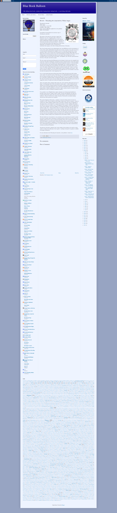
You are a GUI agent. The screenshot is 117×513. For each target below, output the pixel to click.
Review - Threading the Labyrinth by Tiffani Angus (89, 188)
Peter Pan (64, 461)
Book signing (83, 395)
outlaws (51, 459)
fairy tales (81, 418)
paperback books (90, 459)
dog (72, 412)
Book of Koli (71, 395)
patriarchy (65, 460)
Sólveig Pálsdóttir (28, 479)
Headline (86, 428)
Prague (93, 463)
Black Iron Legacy (71, 393)
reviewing (84, 468)
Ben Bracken (77, 392)
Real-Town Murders (43, 467)
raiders (75, 466)
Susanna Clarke (38, 484)
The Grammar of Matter (28, 320)
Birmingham (37, 393)
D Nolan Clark (57, 409)
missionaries (25, 450)
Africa (85, 385)
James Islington (85, 434)
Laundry (24, 440)
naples (92, 451)
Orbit (76, 457)
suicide (45, 483)
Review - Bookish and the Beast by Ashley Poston (89, 197)
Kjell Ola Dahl (62, 439)
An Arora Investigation (43, 389)
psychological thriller (60, 465)
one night (68, 457)
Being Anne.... (26, 94)
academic (31, 385)
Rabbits (48, 466)
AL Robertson (51, 386)
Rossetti (68, 471)
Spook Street (63, 480)
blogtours (36, 395)
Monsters (62, 450)
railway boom (79, 466)
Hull (55, 431)
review (78, 468)
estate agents (88, 417)
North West (55, 456)
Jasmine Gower (47, 436)
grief (43, 427)
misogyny (92, 449)
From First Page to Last (28, 188)
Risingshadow (26, 279)
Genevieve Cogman (47, 425)
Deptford (45, 411)
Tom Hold (32, 491)
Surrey (92, 483)
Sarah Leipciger (26, 473)
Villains (82, 495)
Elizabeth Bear (88, 415)
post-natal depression (73, 463)
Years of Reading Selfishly (29, 372)
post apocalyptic (61, 463)
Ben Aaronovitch (71, 392)
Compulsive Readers (91, 403)
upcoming (36, 494)
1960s (52, 381)
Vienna (78, 495)
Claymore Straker (81, 402)
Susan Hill (33, 484)
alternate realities (63, 387)
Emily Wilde (47, 416)
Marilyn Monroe (57, 445)
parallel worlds (31, 460)
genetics (42, 425)
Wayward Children (62, 496)
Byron (58, 397)
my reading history (66, 451)
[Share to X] (45, 136)
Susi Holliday (44, 484)
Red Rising (87, 467)
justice (41, 438)
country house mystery (77, 406)
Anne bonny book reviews (29, 91)
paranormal (36, 460)
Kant (49, 438)
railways (83, 466)
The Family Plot (87, 486)
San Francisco (80, 472)
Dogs (75, 412)
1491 (91, 380)
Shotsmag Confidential (28, 302)
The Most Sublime (27, 337)
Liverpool (32, 443)
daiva (61, 409)
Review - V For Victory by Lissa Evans (89, 161)
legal (58, 440)
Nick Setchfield (49, 455)
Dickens (24, 412)
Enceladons (82, 416)
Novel (84, 456)
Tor (51, 491)
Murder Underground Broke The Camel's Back (29, 237)
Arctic (52, 391)
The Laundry (54, 488)
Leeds (55, 440)
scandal (54, 473)
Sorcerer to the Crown (42, 479)
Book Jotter (26, 111)
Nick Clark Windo (37, 455)
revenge (66, 468)
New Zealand (92, 454)
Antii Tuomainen (81, 390)
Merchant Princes (30, 448)
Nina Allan (70, 455)
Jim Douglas (88, 436)
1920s (38, 381)
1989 (72, 381)
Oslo (42, 459)
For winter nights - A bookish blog (29, 182)
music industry (48, 451)
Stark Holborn (91, 480)
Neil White (91, 453)
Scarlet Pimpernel (68, 473)
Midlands (60, 449)
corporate (25, 406)
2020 (85, 150)
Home (23, 14)
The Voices (90, 489)
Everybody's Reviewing (28, 176)
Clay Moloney (76, 402)
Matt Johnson (43, 447)
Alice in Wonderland (86, 386)
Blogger (63, 505)
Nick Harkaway (43, 455)
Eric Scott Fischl (60, 417)
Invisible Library (66, 433)
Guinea (79, 427)
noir (93, 455)
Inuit (62, 433)
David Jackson (57, 410)
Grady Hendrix (70, 426)
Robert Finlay (71, 469)
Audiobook (34, 392)
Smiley (62, 478)
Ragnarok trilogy (70, 466)
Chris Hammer (67, 401)
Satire (39, 473)
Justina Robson (45, 438)
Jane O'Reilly (34, 436)
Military (77, 449)
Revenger (69, 468)
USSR (61, 494)
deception (78, 410)
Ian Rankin (82, 431)
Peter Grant (76, 461)
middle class (51, 449)
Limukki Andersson (55, 442)
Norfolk (35, 456)
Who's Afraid (91, 496)
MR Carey (87, 450)
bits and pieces (49, 393)
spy (70, 480)
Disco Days (45, 412)
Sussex (52, 484)
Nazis (61, 453)
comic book (67, 403)
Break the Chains (81, 396)
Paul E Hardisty (81, 460)
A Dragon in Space (27, 79)
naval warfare (57, 453)
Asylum (24, 392)
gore (62, 426)
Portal (31, 463)
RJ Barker (43, 469)
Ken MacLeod (25, 439)
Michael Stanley (31, 449)
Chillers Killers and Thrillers (29, 137)
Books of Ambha (30, 396)
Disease (49, 412)
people (41, 461)
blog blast (82, 393)
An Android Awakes (36, 389)
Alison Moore (88, 120)
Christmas (87, 401)
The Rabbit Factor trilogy (45, 489)
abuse (24, 385)
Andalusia (60, 389)
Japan (43, 436)
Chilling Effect (42, 401)
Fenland (83, 420)
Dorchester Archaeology (28, 164)
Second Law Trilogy (86, 474)
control (79, 405)
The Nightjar (86, 488)
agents (24, 386)
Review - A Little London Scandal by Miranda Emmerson (89, 178)
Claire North (66, 402)
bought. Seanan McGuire (65, 396)
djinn (69, 412)
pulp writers (73, 465)
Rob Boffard (60, 469)
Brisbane (28, 397)
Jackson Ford (51, 434)
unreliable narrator (30, 494)
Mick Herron (42, 449)
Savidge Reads (26, 290)
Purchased (81, 465)
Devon (71, 411)
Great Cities (86, 426)
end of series (87, 416)
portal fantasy (35, 463)
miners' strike (82, 449)
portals (40, 463)
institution (45, 433)
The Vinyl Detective (83, 489)
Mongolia (58, 450)
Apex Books (91, 390)
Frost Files (43, 424)
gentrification (58, 425)
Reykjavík (24, 469)
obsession (30, 457)
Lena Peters (64, 440)
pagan (67, 459)
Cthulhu (24, 409)
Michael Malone (25, 449)
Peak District (30, 461)
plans (74, 462)
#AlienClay (47, 380)
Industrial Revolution (90, 432)
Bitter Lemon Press (55, 393)
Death (70, 410)
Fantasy (47, 420)
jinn (91, 436)
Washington (51, 496)
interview (55, 433)
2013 (85, 221)
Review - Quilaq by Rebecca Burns (88, 167)
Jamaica (64, 434)
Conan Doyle (30, 405)
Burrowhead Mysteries (52, 397)
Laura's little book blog (28, 216)
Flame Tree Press (69, 421)
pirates (60, 462)
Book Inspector (27, 108)
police (88, 462)
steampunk (27, 482)
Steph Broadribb (39, 482)
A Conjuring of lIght (69, 384)
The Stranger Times (67, 489)
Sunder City (68, 483)
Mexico (64, 448)
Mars (82, 445)
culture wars (34, 409)
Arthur (76, 391)
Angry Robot (26, 390)
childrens (37, 401)
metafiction (57, 448)
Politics (91, 462)
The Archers (48, 486)
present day (29, 465)
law (49, 440)
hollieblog (26, 208)
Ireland (74, 433)
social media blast (78, 478)
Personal (60, 461)
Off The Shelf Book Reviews (29, 252)
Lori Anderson (71, 443)
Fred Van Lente (87, 422)
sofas (86, 478)
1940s (45, 381)
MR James (91, 450)
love (31, 444)
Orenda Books (27, 459)
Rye (33, 472)
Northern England (60, 456)
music (43, 451)
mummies (30, 451)
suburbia (27, 483)
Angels (93, 389)
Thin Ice (48, 490)
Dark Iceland (32, 410)
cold (35, 403)
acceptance (35, 385)
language (86, 439)
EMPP (73, 416)
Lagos (83, 439)
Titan (86, 490)
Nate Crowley (34, 453)
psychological (52, 465)
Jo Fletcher (28, 437)
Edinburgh (75, 415)
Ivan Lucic (34, 434)
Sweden (55, 484)
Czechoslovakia (51, 409)
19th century (80, 381)
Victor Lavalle (54, 495)
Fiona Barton (53, 421)
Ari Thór (60, 391)
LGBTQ (81, 440)
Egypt (84, 415)
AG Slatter (91, 385)
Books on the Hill (43, 396)
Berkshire (89, 392)
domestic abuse (85, 412)
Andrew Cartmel (72, 389)
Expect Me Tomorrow (89, 113)
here (71, 132)
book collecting (60, 395)
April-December (40, 391)
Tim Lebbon (73, 490)
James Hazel (79, 434)
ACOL (39, 385)
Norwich (70, 456)
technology (63, 485)
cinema (42, 402)
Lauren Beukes (40, 440)
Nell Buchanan (25, 454)
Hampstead (59, 428)
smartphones (58, 478)
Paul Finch (87, 111)
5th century (45, 384)
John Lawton (65, 437)
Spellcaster (41, 480)
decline (82, 410)
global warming (41, 426)
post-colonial (67, 463)
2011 (85, 225)
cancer (81, 397)
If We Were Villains (40, 432)
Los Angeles (77, 443)
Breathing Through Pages (29, 126)
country (72, 406)
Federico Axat (71, 420)
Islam (82, 433)
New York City (82, 454)
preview (34, 465)
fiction (24, 421)
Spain (90, 479)
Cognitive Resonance (28, 146)
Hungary (73, 431)
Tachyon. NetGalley (85, 484)
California (69, 397)
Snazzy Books (26, 305)
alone (44, 387)
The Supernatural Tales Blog (29, 350)
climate (89, 402)
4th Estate (41, 384)
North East (51, 456)
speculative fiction (36, 480)
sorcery (47, 479)
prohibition (41, 465)
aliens (91, 386)
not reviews (80, 456)
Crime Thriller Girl (27, 152)
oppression (72, 457)
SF (65, 476)
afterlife (88, 385)
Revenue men (74, 468)
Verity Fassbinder (36, 495)
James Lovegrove (90, 434)
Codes (27, 403)
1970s (56, 381)
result (59, 468)
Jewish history (83, 436)
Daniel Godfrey (83, 409)
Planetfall (70, 462)
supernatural (74, 483)
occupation (37, 457)
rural (23, 472)
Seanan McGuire (68, 474)
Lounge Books (26, 228)
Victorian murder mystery (72, 495)
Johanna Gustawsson (53, 437)
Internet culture (50, 433)
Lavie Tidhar (45, 440)
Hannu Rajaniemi (70, 428)
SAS (36, 473)
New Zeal (87, 454)
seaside (73, 474)
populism (28, 463)
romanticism (55, 471)
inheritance (28, 433)
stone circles (69, 482)
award (55, 392)
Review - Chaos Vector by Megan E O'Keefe (89, 192)
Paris (53, 460)
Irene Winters (79, 433)
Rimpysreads (26, 276)
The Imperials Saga (48, 488)
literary (84, 442)
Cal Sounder (65, 397)
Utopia (64, 494)
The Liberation (59, 488)
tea (56, 485)
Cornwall (87, 405)
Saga (46, 472)
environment (40, 417)
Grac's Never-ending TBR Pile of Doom (29, 197)
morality (69, 450)
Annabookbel (26, 88)
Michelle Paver (36, 449)
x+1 (24, 369)
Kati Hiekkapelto (76, 438)
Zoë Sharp (47, 500)
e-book (56, 415)
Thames (37, 486)
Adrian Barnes (70, 385)
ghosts (85, 425)
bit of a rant (41, 393)
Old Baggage (53, 457)
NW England (26, 457)
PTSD (65, 465)
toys (72, 491)
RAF (59, 466)
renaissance (51, 468)
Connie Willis (38, 405)
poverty (87, 463)
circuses (48, 402)
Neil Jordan (87, 453)
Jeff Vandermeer (58, 436)
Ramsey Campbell (25, 467)
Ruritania (27, 472)
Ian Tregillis (90, 431)
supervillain (84, 483)
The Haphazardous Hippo (29, 326)
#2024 (39, 380)
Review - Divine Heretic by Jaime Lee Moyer (89, 175)
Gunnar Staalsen (89, 427)
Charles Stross (47, 400)
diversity (60, 412)
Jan (85, 209)
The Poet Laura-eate (28, 339)
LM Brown (46, 443)
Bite (45, 393)
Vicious (45, 495)
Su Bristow (90, 482)
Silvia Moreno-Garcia (73, 477)
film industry (31, 421)
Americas (30, 389)
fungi (51, 424)
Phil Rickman (29, 462)
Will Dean (39, 497)
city (53, 402)
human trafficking (60, 431)
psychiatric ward (46, 465)
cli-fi (86, 402)
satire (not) (43, 473)
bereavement (82, 392)
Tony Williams (47, 491)
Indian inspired (69, 432)
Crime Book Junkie (27, 149)
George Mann (64, 425)
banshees (62, 392)
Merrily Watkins (41, 448)
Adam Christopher (53, 385)
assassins (91, 391)
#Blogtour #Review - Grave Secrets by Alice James (89, 163)
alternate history (56, 387)
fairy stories (68, 418)
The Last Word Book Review (29, 329)
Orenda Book (92, 457)
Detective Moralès (66, 411)
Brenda (86, 396)
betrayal (25, 393)
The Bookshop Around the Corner (29, 314)
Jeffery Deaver (64, 436)
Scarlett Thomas (75, 473)
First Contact (58, 421)
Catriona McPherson (74, 399)
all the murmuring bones (38, 387)
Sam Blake (61, 472)
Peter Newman (81, 461)
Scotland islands (40, 474)
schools (89, 473)
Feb (85, 208)
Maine (90, 444)
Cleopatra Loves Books (28, 143)
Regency (30, 468)
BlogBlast (86, 393)
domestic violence (91, 412)
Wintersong (56, 497)
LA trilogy (79, 439)
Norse (44, 456)
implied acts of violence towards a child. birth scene (55, 432)
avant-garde (51, 392)
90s (58, 384)
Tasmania (49, 485)
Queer (27, 466)
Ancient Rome (56, 389)
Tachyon (79, 484)
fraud (83, 422)
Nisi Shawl (82, 455)
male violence (32, 445)
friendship (39, 424)
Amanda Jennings (87, 387)
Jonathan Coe (80, 437)
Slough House (33, 478)
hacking (32, 428)
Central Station (25, 400)
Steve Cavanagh (58, 482)
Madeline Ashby (75, 444)
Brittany (38, 397)
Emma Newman (88, 126)
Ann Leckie (36, 390)
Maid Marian (86, 444)
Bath (65, 392)
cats (78, 399)
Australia (38, 392)
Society (83, 478)
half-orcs (35, 428)
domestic (80, 412)
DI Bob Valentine (76, 411)
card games (89, 397)
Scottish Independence (50, 474)
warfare (40, 496)
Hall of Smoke (40, 428)
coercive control (31, 403)
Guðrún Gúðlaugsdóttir (66, 427)
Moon (66, 450)
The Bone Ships (54, 486)
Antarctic (57, 390)
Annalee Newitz (52, 390)
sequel (43, 476)
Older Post (77, 173)
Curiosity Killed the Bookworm (27, 155)
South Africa (56, 479)
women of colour (90, 497)
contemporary (66, 405)
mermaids (35, 448)
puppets (78, 465)
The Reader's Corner (28, 345)
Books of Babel (36, 396)
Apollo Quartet (35, 391)
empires (70, 416)
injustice (32, 433)
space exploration (70, 479)
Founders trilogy (51, 422)
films (39, 421)
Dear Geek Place (27, 161)
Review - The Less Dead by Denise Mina (89, 172)
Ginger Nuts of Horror (28, 191)
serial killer (47, 476)
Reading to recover (27, 270)
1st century (85, 381)
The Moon (73, 488)
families (24, 420)
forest (36, 422)
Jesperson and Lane (77, 436)
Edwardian (80, 415)
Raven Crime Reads (27, 264)
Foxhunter (62, 422)
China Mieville (51, 401)
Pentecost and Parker (36, 461)
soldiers (24, 479)
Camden (73, 397)
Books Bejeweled (27, 117)
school (80, 473)
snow (69, 478)
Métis (61, 448)
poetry (77, 462)
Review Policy (41, 14)
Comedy (60, 403)
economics (64, 415)
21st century (32, 384)
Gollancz (58, 426)
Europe (24, 418)
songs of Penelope (35, 479)
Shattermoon (92, 476)
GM (45, 426)
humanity (65, 431)
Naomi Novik (88, 451)
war (31, 496)
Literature (92, 442)
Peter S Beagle (91, 461)
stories (73, 482)
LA (76, 439)
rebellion (63, 467)
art (69, 391)
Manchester (37, 445)
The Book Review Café (28, 311)
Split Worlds (58, 480)
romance (38, 471)
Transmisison (85, 491)
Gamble (61, 424)
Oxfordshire (58, 459)
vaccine (67, 494)
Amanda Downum (81, 387)
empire (60, 416)
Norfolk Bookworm (27, 246)
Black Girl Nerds (27, 103)
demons (24, 411)
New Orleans (65, 454)
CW (44, 409)
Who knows (86, 496)
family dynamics (33, 420)
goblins (51, 426)
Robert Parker (91, 469)
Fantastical (42, 420)
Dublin (32, 415)
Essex (71, 417)
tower (63, 491)
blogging (24, 395)
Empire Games (65, 416)
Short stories (54, 477)
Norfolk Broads (40, 456)
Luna (55, 444)
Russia (30, 472)
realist (48, 467)
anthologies (61, 390)
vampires (71, 494)
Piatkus (51, 462)
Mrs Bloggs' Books (27, 234)
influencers (24, 433)
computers (25, 405)
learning (52, 440)
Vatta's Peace (87, 494)
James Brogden (74, 434)
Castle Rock (55, 399)
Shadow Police (74, 476)
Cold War (38, 403)
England (44, 137)
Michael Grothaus (72, 448)
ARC (44, 391)
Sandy (90, 472)
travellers (89, 491)
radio (56, 466)
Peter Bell (68, 461)
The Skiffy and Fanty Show (29, 347)
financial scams (43, 421)
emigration (37, 416)
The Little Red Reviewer (28, 332)
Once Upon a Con (62, 457)
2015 (85, 218)
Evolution (37, 418)
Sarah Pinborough (32, 473)
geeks (86, 424)
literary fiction (88, 442)
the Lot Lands (65, 488)
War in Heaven (36, 496)
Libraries (89, 440)
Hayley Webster (27, 206)
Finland (48, 421)
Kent (29, 439)
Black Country (61, 393)
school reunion (84, 473)
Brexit (89, 396)
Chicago (93, 400)
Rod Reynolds (33, 471)
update (40, 494)
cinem (38, 402)
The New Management (79, 488)
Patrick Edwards (70, 460)
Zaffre (44, 500)
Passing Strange (60, 460)
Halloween (44, 428)
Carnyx (37, 399)
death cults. (74, 410)
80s (51, 384)
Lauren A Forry (34, 440)
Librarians (84, 440)
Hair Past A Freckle (28, 200)
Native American (40, 453)
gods (54, 426)
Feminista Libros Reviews (29, 179)
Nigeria (53, 455)
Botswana (56, 396)
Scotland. (45, 474)
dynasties (45, 415)
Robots (29, 471)
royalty (92, 471)
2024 (85, 143)
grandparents (76, 426)
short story (60, 477)
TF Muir (30, 486)
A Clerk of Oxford (27, 77)
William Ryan (44, 497)
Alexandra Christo (76, 386)
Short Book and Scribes (28, 299)
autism (48, 392)
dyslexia (48, 415)
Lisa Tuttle (75, 442)
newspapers (26, 455)
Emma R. (26, 167)
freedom (92, 422)
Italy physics (30, 434)
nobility (90, 455)
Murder (34, 451)
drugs (26, 415)
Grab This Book (27, 193)
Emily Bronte (42, 416)
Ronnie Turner (27, 282)
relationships (35, 468)
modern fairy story (36, 450)
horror (37, 431)
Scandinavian (63, 473)
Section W (39, 476)
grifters (50, 427)
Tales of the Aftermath (33, 485)
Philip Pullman (45, 462)
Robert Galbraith (76, 469)
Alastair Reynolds (62, 386)
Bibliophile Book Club (28, 100)
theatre (41, 490)
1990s (75, 381)
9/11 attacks (55, 384)
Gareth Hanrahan (88, 129)
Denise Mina (28, 411)
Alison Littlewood (26, 387)
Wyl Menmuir (29, 500)
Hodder (74, 430)
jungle (38, 438)
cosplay (58, 406)
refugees (27, 468)
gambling (65, 424)
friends (36, 424)
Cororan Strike (92, 405)
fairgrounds (61, 418)
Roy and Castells (87, 471)
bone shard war (54, 395)
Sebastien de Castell (78, 474)
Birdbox (32, 393)
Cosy (61, 406)
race (51, 466)
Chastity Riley (69, 400)
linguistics (71, 442)
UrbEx (50, 494)
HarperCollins (82, 428)
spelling (46, 480)
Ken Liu (92, 438)
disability (37, 412)
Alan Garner (56, 386)
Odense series (42, 457)
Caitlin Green (26, 129)
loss (80, 443)
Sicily (68, 477)
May (86, 203)
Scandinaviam (58, 473)
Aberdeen (88, 384)
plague (67, 462)
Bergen (86, 392)
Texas (26, 486)
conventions (83, 405)
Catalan (64, 399)
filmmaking (35, 421)
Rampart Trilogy (90, 466)
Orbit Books (80, 457)
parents (50, 460)
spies (54, 480)
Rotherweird (72, 471)
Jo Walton (39, 437)
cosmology (54, 406)
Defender (85, 410)
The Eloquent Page (27, 317)
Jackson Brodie (45, 434)
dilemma (34, 412)
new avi (55, 454)
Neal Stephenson (65, 453)
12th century (87, 380)
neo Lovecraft (35, 454)
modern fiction (43, 450)
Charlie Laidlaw (58, 400)
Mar (86, 206)
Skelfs (25, 478)
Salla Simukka (50, 472)
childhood (25, 401)
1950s (49, 381)
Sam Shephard (71, 472)
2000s (89, 381)
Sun (58, 483)
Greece (90, 426)
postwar (83, 463)
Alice (81, 386)
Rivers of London (38, 469)
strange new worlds (78, 482)
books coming (25, 396)
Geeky (89, 424)
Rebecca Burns (52, 467)
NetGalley (46, 454)
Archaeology (48, 391)
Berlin (93, 392)
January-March (39, 436)
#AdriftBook (43, 380)
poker (84, 462)
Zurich (59, 500)
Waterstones (56, 496)
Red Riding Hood (81, 467)
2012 (85, 223)
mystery (71, 451)
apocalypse (24, 391)
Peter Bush (72, 461)
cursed (42, 409)
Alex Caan (71, 386)
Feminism (79, 420)
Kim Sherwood (49, 439)
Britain (34, 397)
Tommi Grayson (37, 491)
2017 (85, 215)
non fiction (26, 456)
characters (37, 400)
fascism (64, 420)
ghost (47, 137)
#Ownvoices (72, 380)
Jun (85, 201)
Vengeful (28, 495)
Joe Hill (43, 437)
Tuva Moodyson (41, 493)
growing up (54, 427)
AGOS (32, 386)
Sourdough (51, 479)
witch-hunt (60, 497)
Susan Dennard (29, 484)
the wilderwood (36, 490)
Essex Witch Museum (76, 417)
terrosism (84, 485)
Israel (23, 434)
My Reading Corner (28, 240)
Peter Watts (24, 462)
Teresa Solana (73, 485)
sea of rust (59, 474)
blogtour (29, 395)
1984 (67, 381)
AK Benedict (46, 386)
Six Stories (92, 477)
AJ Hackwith (41, 386)
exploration (45, 418)
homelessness (25, 431)
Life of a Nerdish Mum (28, 219)
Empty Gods (77, 416)
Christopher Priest (88, 114)
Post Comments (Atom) (49, 175)
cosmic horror (49, 406)
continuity (70, 405)
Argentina (56, 391)
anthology (66, 390)
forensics (33, 422)
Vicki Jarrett (49, 495)
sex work (59, 476)
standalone (85, 480)
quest (39, 466)
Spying (77, 480)
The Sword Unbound (89, 128)
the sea (51, 489)
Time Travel (78, 490)
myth (74, 451)
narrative (30, 453)
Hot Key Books (51, 431)
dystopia (52, 415)
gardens (69, 424)
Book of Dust (66, 395)
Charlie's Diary (27, 132)
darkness (36, 410)
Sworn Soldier (65, 484)
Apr (86, 204)
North (47, 456)
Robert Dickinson (65, 469)
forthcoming (46, 422)
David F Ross (47, 410)
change (29, 400)
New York (76, 454)
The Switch (72, 489)
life (27, 442)
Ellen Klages (33, 416)
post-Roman (79, 463)
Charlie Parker (64, 400)
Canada (77, 397)
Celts (87, 399)
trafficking (75, 491)
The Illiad (43, 488)
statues (24, 482)
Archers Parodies (49, 14)
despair (52, 411)
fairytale (85, 418)
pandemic (78, 459)
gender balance (25, 425)
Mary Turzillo (86, 445)
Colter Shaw (52, 403)
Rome (59, 471)
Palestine (74, 459)
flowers (83, 421)
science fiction (25, 474)
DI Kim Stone (82, 411)
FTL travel (47, 424)
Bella (67, 392)
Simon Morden (81, 477)
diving (63, 412)
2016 (85, 216)
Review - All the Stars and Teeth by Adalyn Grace (89, 194)
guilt (76, 427)
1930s (42, 381)
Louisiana (28, 444)
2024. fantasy (79, 383)
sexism (62, 476)
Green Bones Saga (29, 427)
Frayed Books (26, 186)
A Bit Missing (26, 74)
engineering (24, 417)
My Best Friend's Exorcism (58, 451)
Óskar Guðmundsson (38, 459)
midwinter (68, 449)
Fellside (75, 420)
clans (69, 402)
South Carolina (61, 479)
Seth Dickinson (52, 476)
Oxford (54, 459)
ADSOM (74, 385)
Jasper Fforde (53, 436)
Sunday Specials (62, 483)
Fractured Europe (68, 422)
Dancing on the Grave (73, 409)
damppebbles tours (66, 409)
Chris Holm (72, 401)
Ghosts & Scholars (91, 425)
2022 (85, 147)
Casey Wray (46, 399)
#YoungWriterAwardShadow (79, 380)
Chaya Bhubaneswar (76, 400)
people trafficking (51, 461)
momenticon (54, 450)
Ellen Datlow (28, 416)
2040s (90, 383)
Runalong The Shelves (28, 288)
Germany (68, 425)
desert (49, 411)
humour (69, 431)
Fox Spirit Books (57, 422)
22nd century (37, 384)
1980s (60, 381)
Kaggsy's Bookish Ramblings (29, 213)
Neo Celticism (30, 454)
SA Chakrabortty (42, 472)
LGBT (77, 440)
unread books (25, 494)
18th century (31, 381)
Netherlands (51, 454)
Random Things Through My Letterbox (29, 258)
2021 (85, 148)
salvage (58, 472)
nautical (50, 453)
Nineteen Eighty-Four (76, 455)
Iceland (28, 432)
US (52, 494)
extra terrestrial (50, 418)
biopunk (28, 393)
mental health (25, 448)
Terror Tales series (78, 485)
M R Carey (61, 444)
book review (76, 395)
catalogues (68, 399)
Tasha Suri (44, 485)
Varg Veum (82, 494)
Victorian (59, 495)
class (72, 402)
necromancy (82, 453)
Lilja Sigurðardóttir (48, 442)
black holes (65, 393)
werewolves (76, 496)
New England (60, 454)
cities (51, 402)
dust (41, 415)
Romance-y (43, 471)
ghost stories (76, 425)
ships (47, 477)
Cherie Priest (89, 400)
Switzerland (60, 484)
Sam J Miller (66, 472)
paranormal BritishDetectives (43, 460)
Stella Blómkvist (33, 482)
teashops (59, 485)
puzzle (85, 465)
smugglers (65, 478)
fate (67, 420)
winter (52, 497)
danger (78, 409)
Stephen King (52, 482)
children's (33, 401)
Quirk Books (44, 466)
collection (42, 403)
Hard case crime (76, 428)
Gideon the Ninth (26, 426)
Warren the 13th (46, 496)
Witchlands (80, 497)
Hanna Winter (65, 428)
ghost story (81, 425)
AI (34, 386)
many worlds (42, 445)
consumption (61, 405)
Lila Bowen (42, 442)
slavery (28, 478)
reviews (88, 468)
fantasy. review (55, 420)
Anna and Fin (42, 390)
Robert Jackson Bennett (84, 469)
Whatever (26, 366)
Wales (28, 496)
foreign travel (28, 422)
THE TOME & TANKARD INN (29, 354)
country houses (84, 406)
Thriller (67, 490)
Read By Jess (26, 267)
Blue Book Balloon (34, 6)
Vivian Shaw (86, 495)
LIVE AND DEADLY (28, 222)
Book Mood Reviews (28, 114)
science (92, 473)
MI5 (67, 448)
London (65, 443)
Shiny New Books (27, 296)
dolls (77, 412)
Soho (89, 478)
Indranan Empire (77, 432)
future (57, 424)
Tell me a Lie (68, 485)
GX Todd (27, 428)
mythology (83, 451)
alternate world (69, 387)
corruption (35, 406)
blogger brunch (91, 393)
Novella (87, 456)
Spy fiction (73, 480)
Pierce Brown (55, 462)
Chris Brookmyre (56, 401)
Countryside (89, 406)
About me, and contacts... (31, 14)
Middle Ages (47, 449)
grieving (47, 427)
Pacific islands (63, 459)
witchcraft (64, 497)
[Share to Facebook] (46, 136)
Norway (66, 456)
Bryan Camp (46, 397)
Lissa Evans (79, 442)
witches (69, 497)
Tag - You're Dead (26, 485)
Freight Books (25, 424)
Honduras (33, 431)
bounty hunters (72, 396)
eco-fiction (60, 415)
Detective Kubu (60, 411)
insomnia (36, 433)
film (27, 421)
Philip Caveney (34, 462)
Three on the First (61, 490)
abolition (92, 384)
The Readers (26, 342)
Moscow (73, 450)
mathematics (29, 447)
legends (61, 440)
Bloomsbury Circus (41, 395)
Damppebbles (26, 159)
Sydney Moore (75, 484)
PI (48, 462)
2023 (85, 145)
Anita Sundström (31, 390)
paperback (85, 459)
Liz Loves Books (27, 225)
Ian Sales (86, 431)
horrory (42, 431)
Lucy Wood (51, 444)
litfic (24, 443)
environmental (46, 417)
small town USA (48, 478)
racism (54, 466)
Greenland (35, 427)
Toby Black (27, 491)
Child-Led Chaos (27, 134)
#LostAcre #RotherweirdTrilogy (64, 380)
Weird (72, 496)
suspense (48, 484)
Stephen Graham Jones (46, 482)
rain (86, 466)
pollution (24, 463)
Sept (86, 157)
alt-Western (51, 387)
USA (56, 494)
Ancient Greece (50, 389)
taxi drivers (53, 485)
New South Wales (70, 454)
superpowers (80, 483)
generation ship (30, 425)
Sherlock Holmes (35, 477)
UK (60, 493)
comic (63, 403)
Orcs (84, 457)
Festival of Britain (87, 420)
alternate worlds (75, 387)
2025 (85, 142)
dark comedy (88, 409)
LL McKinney (41, 443)
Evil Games (33, 418)
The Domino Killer (81, 486)
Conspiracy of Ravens (49, 405)
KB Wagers (82, 438)
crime (51, 408)
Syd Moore (70, 484)
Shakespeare (79, 476)
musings (52, 451)
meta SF (53, 448)
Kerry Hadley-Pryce (38, 439)
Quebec (24, 466)
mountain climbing (81, 450)
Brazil (77, 396)
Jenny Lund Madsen (70, 436)
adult (77, 385)
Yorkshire (40, 500)
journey (35, 438)
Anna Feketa (47, 390)
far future (59, 420)
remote (47, 468)
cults (27, 409)
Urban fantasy (44, 494)
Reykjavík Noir (29, 469)
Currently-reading (89, 107)
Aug (86, 158)
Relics (39, 468)
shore (49, 477)
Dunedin (38, 415)
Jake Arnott (60, 434)
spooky (67, 480)
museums (39, 451)
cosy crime (65, 406)
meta (50, 448)
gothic (65, 426)
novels (91, 456)
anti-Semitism (71, 390)
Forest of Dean (41, 422)
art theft (72, 391)
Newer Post (42, 173)
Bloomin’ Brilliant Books (28, 106)
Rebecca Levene (58, 467)
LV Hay (58, 444)
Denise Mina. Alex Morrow (35, 411)
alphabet (47, 387)
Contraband (75, 405)
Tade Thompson (91, 484)
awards (58, 392)
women (85, 497)
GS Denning (60, 427)
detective (55, 411)
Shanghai (83, 476)
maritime (69, 445)
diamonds (91, 411)
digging (27, 412)
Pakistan (70, 459)
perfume (56, 461)
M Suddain (66, 444)
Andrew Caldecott (65, 389)
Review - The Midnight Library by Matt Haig (89, 185)
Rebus (67, 467)
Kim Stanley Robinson (56, 439)
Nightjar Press (61, 455)
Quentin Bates (31, 466)
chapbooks (32, 400)
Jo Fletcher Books (33, 437)
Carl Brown (29, 399)
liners (68, 442)
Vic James (41, 495)
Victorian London (65, 495)
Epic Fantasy (51, 417)
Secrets (35, 476)
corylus (39, 406)
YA (33, 500)
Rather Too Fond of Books (29, 261)
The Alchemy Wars (42, 486)
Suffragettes (35, 483)
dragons (78, 413)
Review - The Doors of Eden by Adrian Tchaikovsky (89, 182)
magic (80, 444)
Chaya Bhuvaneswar (83, 400)
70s (49, 384)
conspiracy (42, 405)
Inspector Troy (41, 433)
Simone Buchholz (86, 477)
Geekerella (82, 424)
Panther (82, 459)
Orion (32, 459)
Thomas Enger (52, 490)
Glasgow (36, 426)
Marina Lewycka (63, 445)
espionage (66, 417)
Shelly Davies (29, 477)
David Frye (52, 410)
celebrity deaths (82, 399)
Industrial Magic (83, 432)
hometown (29, 431)
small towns (53, 478)
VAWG (91, 494)
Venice (31, 495)
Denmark (41, 411)
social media (73, 478)
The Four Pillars (29, 488)
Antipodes (86, 390)
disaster (41, 412)
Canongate (84, 397)
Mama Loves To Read (28, 231)
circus (45, 402)
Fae (57, 418)
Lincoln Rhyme (61, 442)
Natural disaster (46, 453)
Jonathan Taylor (92, 437)
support (89, 483)
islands (89, 433)
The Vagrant (77, 489)
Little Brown (28, 443)
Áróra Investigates (65, 391)
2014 (85, 220)
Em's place (26, 170)
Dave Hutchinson (41, 410)
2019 (85, 211)
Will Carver (35, 497)
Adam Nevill (59, 385)
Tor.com (54, 491)
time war (82, 490)
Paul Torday (91, 460)
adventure (80, 385)
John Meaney (70, 437)
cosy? (69, 406)
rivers (33, 469)
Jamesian (24, 436)
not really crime (75, 456)
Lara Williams (91, 439)
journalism (31, 438)
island (85, 433)
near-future (77, 453)
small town (42, 478)
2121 (28, 384)
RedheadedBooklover (28, 273)
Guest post (72, 427)
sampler (76, 472)
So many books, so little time (29, 308)
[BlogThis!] (44, 136)
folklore (92, 421)
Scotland (34, 474)
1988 (69, 381)
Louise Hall (89, 443)
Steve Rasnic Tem (63, 482)
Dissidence (52, 412)
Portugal (44, 463)
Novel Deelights (27, 249)
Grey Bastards (40, 427)
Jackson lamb (56, 434)
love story (35, 444)
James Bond (69, 434)
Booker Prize (88, 395)
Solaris (92, 478)
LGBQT (74, 440)
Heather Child (91, 428)
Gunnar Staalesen (83, 427)
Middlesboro (56, 449)
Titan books (89, 490)
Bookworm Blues (27, 120)
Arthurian (79, 391)
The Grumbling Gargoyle (28, 323)
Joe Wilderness (47, 437)
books (92, 395)
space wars (86, 479)
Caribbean (25, 399)
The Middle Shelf (27, 335)
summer (49, 483)
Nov (86, 153)
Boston (52, 396)
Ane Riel (77, 389)
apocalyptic (29, 391)
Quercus (36, 466)
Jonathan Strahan (86, 437)
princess (37, 465)
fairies (65, 418)
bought (60, 396)
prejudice (25, 465)
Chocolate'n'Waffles (27, 140)
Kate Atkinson (66, 438)
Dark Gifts (26, 410)
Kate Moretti (71, 438)
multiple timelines (25, 451)
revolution (91, 468)
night (57, 455)
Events (27, 418)
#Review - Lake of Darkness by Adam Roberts (88, 21)
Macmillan (70, 444)
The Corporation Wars (61, 486)
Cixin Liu (56, 402)
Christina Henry (81, 401)
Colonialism (47, 403)
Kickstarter (44, 439)
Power (90, 463)
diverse (56, 412)
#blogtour (52, 380)
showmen (65, 477)
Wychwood (24, 500)
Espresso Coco (26, 173)
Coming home (76, 403)
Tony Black (42, 491)
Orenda (87, 457)
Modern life (49, 450)
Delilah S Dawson (90, 410)
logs (62, 443)
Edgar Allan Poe (69, 415)
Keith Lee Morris (87, 438)
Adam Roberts (64, 385)
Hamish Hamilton (54, 428)
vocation (90, 495)
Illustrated (45, 432)
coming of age (81, 403)
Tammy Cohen (40, 485)
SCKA (31, 474)
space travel (81, 479)
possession (47, 463)
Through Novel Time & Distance (28, 360)
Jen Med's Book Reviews (28, 210)
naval (53, 453)
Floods (76, 421)
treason (93, 491)
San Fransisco (86, 472)
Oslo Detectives (46, 459)
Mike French (73, 449)
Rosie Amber (26, 285)
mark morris (78, 445)
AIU (37, 386)
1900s (35, 381)
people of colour (45, 461)
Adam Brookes (47, 385)
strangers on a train (84, 482)
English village (35, 417)
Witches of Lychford (75, 497)
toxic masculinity (67, 491)
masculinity (91, 445)
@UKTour (35, 380)
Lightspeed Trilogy (36, 442)
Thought (57, 490)
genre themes (53, 425)
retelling (62, 468)
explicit (41, 418)
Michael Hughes (85, 448)
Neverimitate (26, 243)
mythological (78, 451)
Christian (76, 401)
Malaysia (27, 445)
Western (81, 496)
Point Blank (81, 462)
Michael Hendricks (78, 448)
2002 (92, 381)
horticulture (46, 431)
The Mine (69, 488)
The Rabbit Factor (38, 489)
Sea (55, 474)
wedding (69, 496)
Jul (85, 199)
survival (24, 484)
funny (54, 424)
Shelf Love (26, 293)
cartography (41, 399)
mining (89, 449)
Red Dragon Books (75, 467)
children (29, 401)
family (29, 420)
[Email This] (43, 136)
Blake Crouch (77, 393)
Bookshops (48, 396)
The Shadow (60, 489)
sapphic (93, 472)
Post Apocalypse (53, 463)
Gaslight (78, 424)
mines (86, 449)
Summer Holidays (53, 483)
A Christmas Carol (62, 384)
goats (48, 426)
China (46, 401)
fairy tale (77, 418)
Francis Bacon (79, 422)
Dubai (29, 415)
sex (55, 476)
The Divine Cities (74, 486)
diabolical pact (87, 411)
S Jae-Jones (36, 472)
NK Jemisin (86, 455)
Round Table (81, 471)
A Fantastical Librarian (28, 82)
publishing (69, 465)
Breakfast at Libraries (28, 123)
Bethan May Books (27, 97)
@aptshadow (24, 380)
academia (27, 385)
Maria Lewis (52, 445)
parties (56, 460)
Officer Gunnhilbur (47, 457)
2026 (85, 140)
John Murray (75, 437)
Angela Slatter (88, 389)
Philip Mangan (40, 462)
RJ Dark (47, 469)
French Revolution (30, 424)
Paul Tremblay (25, 461)
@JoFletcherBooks (30, 380)
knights (66, 439)
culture (30, 409)
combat (56, 403)
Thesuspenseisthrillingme (28, 357)
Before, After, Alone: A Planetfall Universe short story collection (90, 124)
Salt (54, 472)
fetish (92, 420)
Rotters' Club (77, 471)
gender (92, 424)
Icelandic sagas (34, 432)
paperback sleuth (25, 460)
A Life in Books (27, 85)
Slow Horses (38, 478)
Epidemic (55, 417)
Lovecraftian (44, 444)
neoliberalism (41, 454)
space (65, 479)
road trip (55, 469)
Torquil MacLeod (58, 491)
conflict (34, 405)
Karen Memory (53, 438)
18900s (27, 381)
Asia (88, 391)
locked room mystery (52, 443)
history (70, 430)
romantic (51, 471)
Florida (80, 421)
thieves (44, 490)
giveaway (31, 426)
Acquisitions (42, 385)
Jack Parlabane (39, 434)
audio (30, 392)
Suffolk (31, 483)
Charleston (53, 400)
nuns (93, 456)
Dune (35, 415)
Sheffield (25, 477)
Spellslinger (50, 480)
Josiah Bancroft (26, 438)
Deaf (67, 410)
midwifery (64, 449)
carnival (34, 399)
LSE (47, 444)
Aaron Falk (83, 384)
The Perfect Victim (31, 489)
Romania (47, 471)
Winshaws (48, 497)
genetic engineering (36, 425)
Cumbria (38, 409)
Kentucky (32, 439)
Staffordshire (81, 480)
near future (71, 453)
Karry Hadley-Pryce (60, 438)
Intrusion (59, 433)
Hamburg (49, 428)
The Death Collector (68, 486)
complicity (85, 403)
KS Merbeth (73, 439)
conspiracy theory (55, 405)
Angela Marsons (82, 389)
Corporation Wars (30, 406)
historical (49, 137)
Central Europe (91, 399)
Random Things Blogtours (33, 467)
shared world (87, 476)
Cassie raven (50, 399)
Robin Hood (24, 471)
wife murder (30, 497)
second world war (29, 476)
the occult (90, 488)
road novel (51, 469)
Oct (85, 155)
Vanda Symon (77, 494)
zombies (55, 500)
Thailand (33, 486)
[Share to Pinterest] (48, 136)
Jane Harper (29, 436)
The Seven (55, 489)
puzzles (88, 465)
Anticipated (76, 390)
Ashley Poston (84, 391)
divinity (67, 412)
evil (30, 418)
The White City (31, 490)
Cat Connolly (60, 399)
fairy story (73, 418)
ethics (92, 417)
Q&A (91, 465)
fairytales (89, 418)
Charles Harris (42, 400)
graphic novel (81, 426)
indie (73, 432)
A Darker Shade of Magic (77, 384)
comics (71, 403)
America (26, 389)
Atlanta (27, 392)
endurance (91, 416)
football (24, 422)
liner (65, 442)
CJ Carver (60, 402)
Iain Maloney (77, 431)
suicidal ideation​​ (40, 483)
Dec (86, 152)
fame (92, 418)
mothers (77, 450)
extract (55, 418)
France (73, 422)
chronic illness (34, 402)
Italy (26, 434)
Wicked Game (25, 497)
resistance (55, 468)
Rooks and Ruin (63, 471)
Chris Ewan (62, 401)
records (70, 467)
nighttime (65, 455)
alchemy (67, 386)
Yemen (37, 500)
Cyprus (47, 409)
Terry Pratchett (88, 485)
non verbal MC (31, 456)
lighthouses (30, 442)
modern (30, 450)
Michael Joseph (91, 448)
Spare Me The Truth (30, 480)
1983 (64, 381)
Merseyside (46, 448)
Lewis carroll (69, 440)
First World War (63, 421)
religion (43, 468)
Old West (58, 457)
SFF (69, 476)
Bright (92, 396)
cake (61, 397)
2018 (85, 213)
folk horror (87, 421)
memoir (84, 447)
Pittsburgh (63, 462)
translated (79, 491)
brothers (42, 397)
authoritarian (44, 392)
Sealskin (63, 474)
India (65, 432)
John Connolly (60, 437)
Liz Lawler (36, 443)
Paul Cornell (26, 255)
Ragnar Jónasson (64, 466)
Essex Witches (83, 417)
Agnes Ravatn (28, 386)
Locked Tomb (58, 443)
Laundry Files (29, 440)
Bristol (31, 397)
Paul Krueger (86, 460)
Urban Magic (26, 363)
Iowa (71, 433)
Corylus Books (44, 406)
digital (31, 412)
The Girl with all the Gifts (36, 488)
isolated (92, 433)
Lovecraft (39, 444)
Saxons (47, 473)
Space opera (76, 479)
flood (73, 421)
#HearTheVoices (57, 380)
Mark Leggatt (73, 445)
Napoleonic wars (25, 453)
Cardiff (93, 397)
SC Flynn (50, 473)
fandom (38, 420)
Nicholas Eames (31, 455)
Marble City (47, 445)
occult (33, 457)
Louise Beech (84, 443)
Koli (69, 439)
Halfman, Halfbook (27, 203)
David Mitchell (63, 410)
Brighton (24, 397)
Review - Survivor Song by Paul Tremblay (89, 170)
